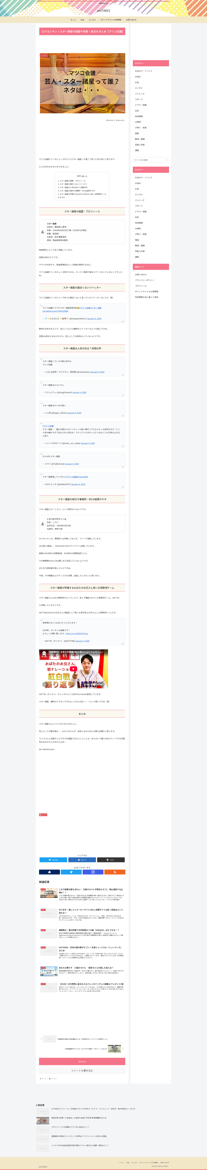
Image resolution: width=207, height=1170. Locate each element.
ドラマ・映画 (141, 104)
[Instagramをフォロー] (93, 872)
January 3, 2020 (82, 640)
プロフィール (141, 285)
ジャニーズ (139, 93)
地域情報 (139, 116)
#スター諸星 (96, 307)
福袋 (137, 133)
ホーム (121, 1162)
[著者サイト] (49, 872)
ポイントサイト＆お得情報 (146, 291)
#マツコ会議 (84, 307)
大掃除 (138, 121)
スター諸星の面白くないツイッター (73, 184)
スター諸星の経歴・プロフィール (73, 180)
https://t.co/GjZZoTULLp (77, 633)
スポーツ (139, 99)
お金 (137, 82)
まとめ (62, 197)
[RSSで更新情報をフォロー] (114, 872)
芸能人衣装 (140, 144)
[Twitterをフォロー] (71, 872)
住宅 (137, 110)
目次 (79, 176)
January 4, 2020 (94, 318)
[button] (167, 160)
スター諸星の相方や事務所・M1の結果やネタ (77, 190)
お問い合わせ (141, 274)
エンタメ (44, 815)
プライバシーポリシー (144, 280)
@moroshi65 (82, 476)
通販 (137, 150)
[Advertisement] (82, 44)
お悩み (138, 76)
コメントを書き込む (82, 1070)
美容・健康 (140, 139)
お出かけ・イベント (143, 70)
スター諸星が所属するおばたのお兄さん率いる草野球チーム (83, 194)
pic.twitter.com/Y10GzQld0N (55, 311)
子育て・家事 (141, 127)
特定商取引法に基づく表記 (146, 297)
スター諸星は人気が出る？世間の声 (73, 187)
